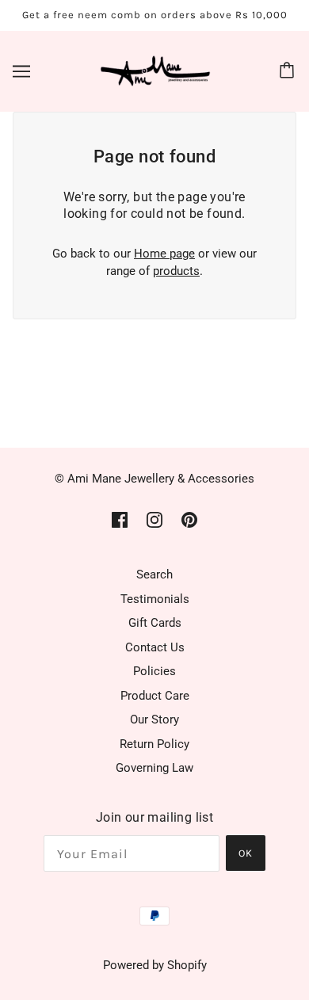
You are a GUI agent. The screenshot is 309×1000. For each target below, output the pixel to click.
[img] (119, 519)
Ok (245, 853)
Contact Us (155, 647)
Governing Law (154, 768)
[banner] (151, 70)
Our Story (154, 719)
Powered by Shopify (155, 965)
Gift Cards (154, 623)
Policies (154, 671)
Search (154, 574)
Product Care (154, 696)
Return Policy (154, 744)
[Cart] (289, 71)
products (176, 271)
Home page (164, 253)
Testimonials (154, 599)
